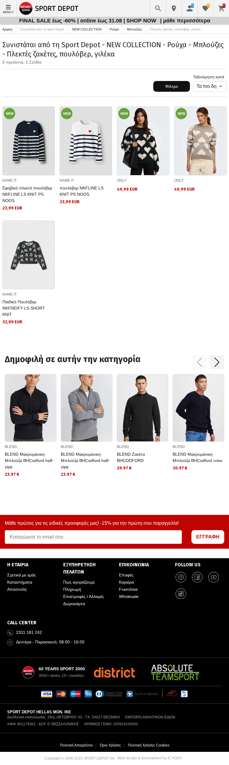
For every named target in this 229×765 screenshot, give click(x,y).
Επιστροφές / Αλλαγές (83, 596)
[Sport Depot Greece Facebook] (197, 577)
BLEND (11, 447)
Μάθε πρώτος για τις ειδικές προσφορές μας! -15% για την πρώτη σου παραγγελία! (92, 523)
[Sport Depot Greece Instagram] (181, 577)
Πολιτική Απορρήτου (76, 745)
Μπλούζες (134, 29)
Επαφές (126, 575)
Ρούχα (114, 29)
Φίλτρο (171, 86)
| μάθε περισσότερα (185, 21)
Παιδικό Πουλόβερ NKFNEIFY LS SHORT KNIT (23, 308)
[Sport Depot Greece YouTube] (214, 577)
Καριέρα (126, 582)
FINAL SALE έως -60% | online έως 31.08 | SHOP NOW (88, 21)
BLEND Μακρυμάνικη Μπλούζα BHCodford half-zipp (29, 460)
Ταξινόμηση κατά (208, 76)
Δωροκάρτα (74, 603)
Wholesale (129, 596)
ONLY (121, 180)
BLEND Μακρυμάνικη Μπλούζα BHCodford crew (197, 457)
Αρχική (7, 29)
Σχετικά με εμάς (21, 575)
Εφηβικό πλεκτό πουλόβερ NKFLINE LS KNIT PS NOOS (27, 194)
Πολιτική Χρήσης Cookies (148, 745)
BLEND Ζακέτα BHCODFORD (131, 457)
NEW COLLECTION (87, 29)
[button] (199, 362)
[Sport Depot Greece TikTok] (181, 594)
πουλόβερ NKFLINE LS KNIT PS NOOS (81, 191)
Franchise (128, 589)
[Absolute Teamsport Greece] (175, 672)
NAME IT (9, 180)
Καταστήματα (19, 582)
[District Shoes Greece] (114, 672)
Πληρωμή (72, 589)
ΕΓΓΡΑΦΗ (207, 536)
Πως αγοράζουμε (79, 582)
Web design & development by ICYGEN (149, 758)
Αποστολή (17, 589)
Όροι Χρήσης (110, 745)
